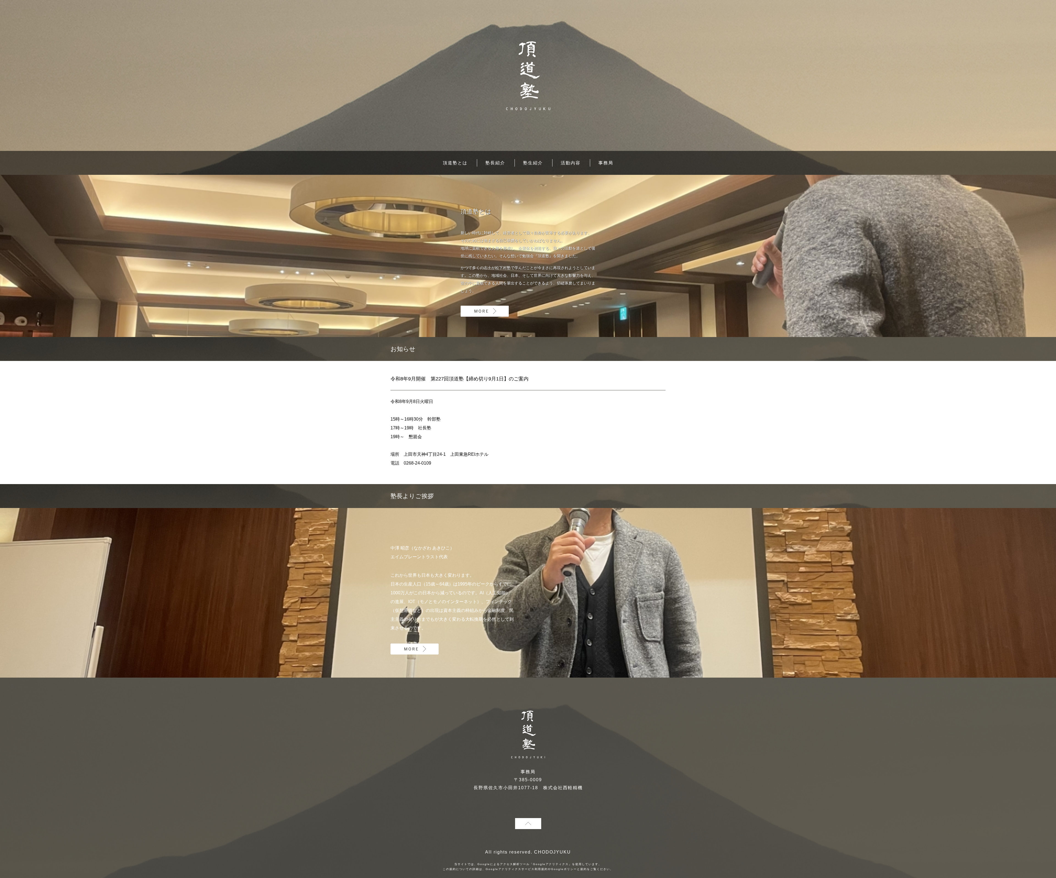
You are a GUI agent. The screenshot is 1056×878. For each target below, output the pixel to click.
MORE (485, 311)
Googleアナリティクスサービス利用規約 (517, 869)
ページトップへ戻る (528, 823)
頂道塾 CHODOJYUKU (528, 75)
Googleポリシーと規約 (569, 869)
